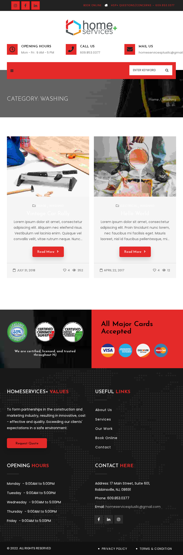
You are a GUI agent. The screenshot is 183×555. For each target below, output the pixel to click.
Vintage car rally (48, 214)
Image (41, 205)
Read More (46, 252)
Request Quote (26, 443)
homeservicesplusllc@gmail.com (157, 52)
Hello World (135, 214)
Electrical (128, 205)
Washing (169, 100)
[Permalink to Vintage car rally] (52, 195)
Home (153, 100)
